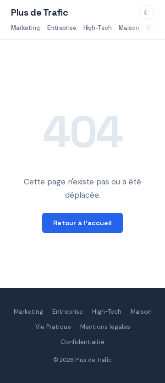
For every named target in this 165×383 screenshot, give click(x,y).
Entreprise (61, 28)
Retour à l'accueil (82, 223)
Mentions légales (105, 327)
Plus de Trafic (39, 12)
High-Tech (97, 28)
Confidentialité (82, 342)
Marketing (25, 28)
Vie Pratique (53, 327)
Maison (129, 28)
